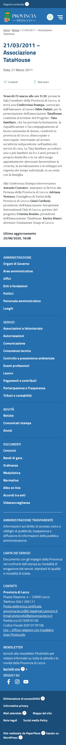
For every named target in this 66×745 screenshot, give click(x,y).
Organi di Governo (16, 263)
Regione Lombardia (16, 4)
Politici (8, 293)
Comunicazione (14, 343)
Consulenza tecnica (17, 350)
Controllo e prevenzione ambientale (28, 358)
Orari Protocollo (14, 634)
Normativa (11, 480)
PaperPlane (35, 733)
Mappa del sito (42, 713)
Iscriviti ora (14, 669)
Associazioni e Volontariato (23, 328)
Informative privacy (15, 706)
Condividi (13, 82)
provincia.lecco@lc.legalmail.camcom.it (30, 611)
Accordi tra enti (14, 495)
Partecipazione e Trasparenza (24, 388)
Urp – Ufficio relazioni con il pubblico (28, 630)
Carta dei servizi (16, 553)
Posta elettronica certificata (22, 606)
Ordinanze (10, 465)
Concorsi (9, 450)
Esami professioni (16, 365)
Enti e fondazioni (15, 286)
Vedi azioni (43, 82)
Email (7, 615)
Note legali (10, 720)
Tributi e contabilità (17, 395)
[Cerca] (50, 17)
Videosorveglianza (16, 502)
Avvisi (7, 430)
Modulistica (11, 472)
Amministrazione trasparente (28, 520)
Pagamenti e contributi (19, 380)
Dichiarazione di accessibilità (24, 698)
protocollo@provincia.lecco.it (32, 615)
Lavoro (8, 373)
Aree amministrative (18, 271)
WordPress (13, 737)
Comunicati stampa (17, 423)
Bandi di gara (12, 457)
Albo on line (11, 487)
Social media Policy (35, 720)
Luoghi (8, 308)
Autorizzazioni (13, 335)
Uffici (7, 278)
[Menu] (60, 17)
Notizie (8, 415)
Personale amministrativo (22, 300)
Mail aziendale (15, 713)
